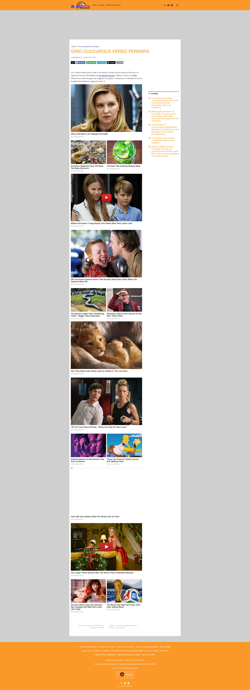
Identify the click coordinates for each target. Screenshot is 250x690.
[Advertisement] (125, 24)
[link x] (165, 5)
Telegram (102, 62)
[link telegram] (172, 5)
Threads (112, 62)
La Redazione (76, 57)
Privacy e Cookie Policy (88, 647)
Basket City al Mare (113, 5)
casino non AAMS (151, 651)
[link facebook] (168, 5)
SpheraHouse (128, 686)
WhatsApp (92, 62)
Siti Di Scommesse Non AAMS (132, 651)
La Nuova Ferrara (107, 75)
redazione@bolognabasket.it (127, 668)
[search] (177, 5)
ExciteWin (105, 651)
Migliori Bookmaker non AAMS (129, 655)
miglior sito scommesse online (147, 647)
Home (73, 46)
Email (120, 62)
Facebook (81, 62)
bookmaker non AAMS (107, 647)
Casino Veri (115, 651)
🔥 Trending (153, 94)
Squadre (102, 5)
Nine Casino (163, 651)
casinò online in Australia (91, 651)
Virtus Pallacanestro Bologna (88, 46)
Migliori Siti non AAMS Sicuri (105, 655)
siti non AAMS (165, 647)
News (95, 5)
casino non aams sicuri (125, 647)
